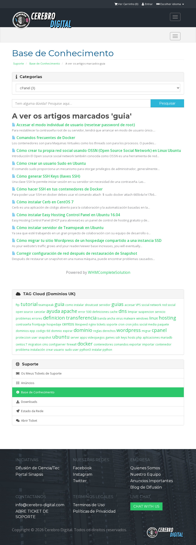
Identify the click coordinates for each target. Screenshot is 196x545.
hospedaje (54, 324)
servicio (160, 312)
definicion (54, 318)
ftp (18, 305)
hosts (131, 337)
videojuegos (96, 337)
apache (69, 311)
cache (114, 312)
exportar (135, 344)
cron (121, 324)
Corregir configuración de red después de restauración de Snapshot (76, 253)
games (109, 337)
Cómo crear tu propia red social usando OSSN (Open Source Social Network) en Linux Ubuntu (98, 150)
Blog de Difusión (146, 487)
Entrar (148, 4)
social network (151, 305)
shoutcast (91, 305)
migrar (146, 331)
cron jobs (131, 324)
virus (119, 318)
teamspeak (46, 305)
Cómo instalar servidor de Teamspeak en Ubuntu (59, 227)
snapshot (44, 337)
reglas (97, 331)
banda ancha (106, 318)
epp (32, 331)
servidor (104, 305)
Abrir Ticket (28, 420)
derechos (109, 331)
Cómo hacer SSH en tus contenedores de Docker (59, 189)
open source (24, 312)
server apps (79, 337)
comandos (121, 344)
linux (153, 318)
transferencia (81, 318)
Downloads (28, 402)
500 (88, 312)
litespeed (81, 324)
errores (37, 318)
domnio (56, 331)
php (139, 337)
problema (22, 350)
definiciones (100, 312)
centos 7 (21, 344)
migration (34, 344)
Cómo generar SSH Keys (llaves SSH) (48, 176)
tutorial (29, 304)
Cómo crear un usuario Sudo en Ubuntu (51, 163)
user (35, 337)
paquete (163, 324)
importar (148, 344)
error (81, 312)
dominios (22, 331)
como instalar (74, 305)
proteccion (23, 337)
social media (148, 324)
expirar (68, 331)
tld (48, 331)
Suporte (18, 63)
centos (68, 324)
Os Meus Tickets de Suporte (41, 373)
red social (168, 305)
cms (45, 344)
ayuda (53, 311)
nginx (92, 324)
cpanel (159, 330)
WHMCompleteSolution (109, 272)
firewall (71, 344)
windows (142, 318)
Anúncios (27, 383)
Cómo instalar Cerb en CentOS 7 (44, 202)
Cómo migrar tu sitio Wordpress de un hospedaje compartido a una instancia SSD (89, 240)
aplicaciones (151, 337)
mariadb (166, 337)
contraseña (23, 324)
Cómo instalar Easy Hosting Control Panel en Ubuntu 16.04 (68, 214)
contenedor (163, 344)
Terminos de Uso (89, 505)
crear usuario (55, 350)
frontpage (39, 324)
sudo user (72, 350)
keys (124, 337)
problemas (23, 318)
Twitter (80, 481)
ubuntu (61, 337)
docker (85, 343)
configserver (57, 344)
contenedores (103, 344)
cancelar (39, 312)
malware (129, 318)
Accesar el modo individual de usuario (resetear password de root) (75, 124)
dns (123, 311)
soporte (111, 324)
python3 (85, 350)
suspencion (146, 312)
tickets (101, 324)
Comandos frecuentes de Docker (45, 137)
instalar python (102, 350)
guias (117, 304)
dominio (83, 330)
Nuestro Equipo (145, 474)
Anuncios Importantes (151, 481)
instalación (37, 350)
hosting (167, 318)
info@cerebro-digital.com (40, 505)
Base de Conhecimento (44, 63)
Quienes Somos (145, 468)
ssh (117, 337)
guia (59, 304)
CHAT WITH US (146, 506)
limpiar (132, 312)
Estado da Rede (32, 411)
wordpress (128, 330)
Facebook (82, 468)
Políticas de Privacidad (94, 511)
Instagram (82, 474)
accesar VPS (133, 305)
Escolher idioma (171, 4)
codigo (41, 331)
